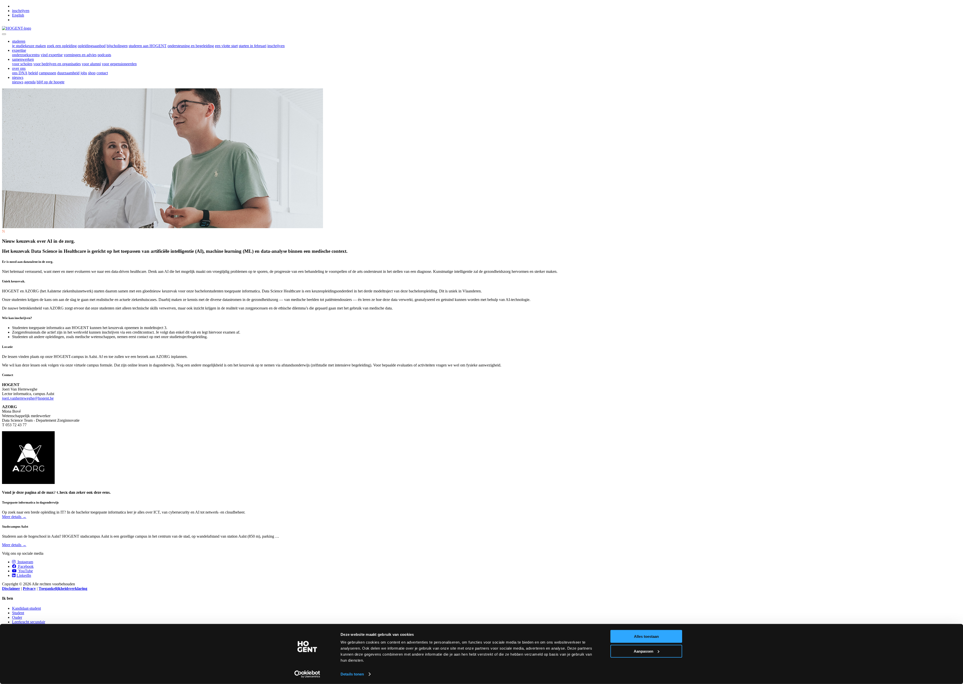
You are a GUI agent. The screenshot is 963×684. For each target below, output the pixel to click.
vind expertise (52, 55)
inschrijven (20, 11)
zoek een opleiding (62, 46)
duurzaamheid (68, 73)
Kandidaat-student (26, 608)
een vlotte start (226, 46)
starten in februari (252, 46)
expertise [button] (19, 50)
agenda (30, 82)
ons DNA (19, 73)
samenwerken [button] (23, 59)
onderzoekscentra (26, 55)
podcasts (104, 55)
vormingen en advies (80, 55)
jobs (84, 73)
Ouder (17, 617)
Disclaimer (11, 588)
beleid (33, 73)
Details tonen (352, 674)
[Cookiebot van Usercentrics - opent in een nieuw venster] (307, 674)
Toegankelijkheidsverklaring (63, 588)
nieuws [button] (17, 77)
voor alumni (91, 64)
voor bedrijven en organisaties (57, 64)
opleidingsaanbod (92, 46)
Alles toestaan (646, 636)
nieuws (17, 82)
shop (92, 73)
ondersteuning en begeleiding (191, 46)
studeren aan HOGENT (148, 46)
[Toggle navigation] (4, 34)
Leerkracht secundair (28, 622)
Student (18, 613)
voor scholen (22, 64)
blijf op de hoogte (50, 82)
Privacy (29, 588)
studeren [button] (18, 41)
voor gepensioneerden (119, 64)
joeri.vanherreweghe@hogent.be (28, 398)
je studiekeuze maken (29, 46)
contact (102, 73)
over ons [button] (19, 68)
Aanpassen (643, 651)
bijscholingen (117, 46)
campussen (47, 73)
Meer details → (14, 517)
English (18, 15)
